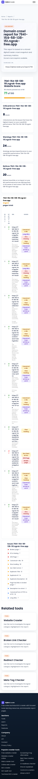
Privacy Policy (6, 745)
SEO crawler (5, 768)
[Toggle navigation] (34, 2)
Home (3, 17)
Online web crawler (8, 765)
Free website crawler (9, 753)
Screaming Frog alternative (26, 754)
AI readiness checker (28, 764)
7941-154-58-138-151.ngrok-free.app (12, 19)
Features (4, 728)
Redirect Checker (13, 660)
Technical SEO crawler (9, 774)
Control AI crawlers (27, 770)
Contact (4, 742)
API (2, 739)
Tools (3, 719)
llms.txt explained (26, 767)
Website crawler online (7, 757)
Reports (10, 17)
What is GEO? (25, 773)
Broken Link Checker (15, 640)
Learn (3, 722)
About (3, 736)
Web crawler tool (7, 761)
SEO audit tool (6, 771)
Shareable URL (8, 63)
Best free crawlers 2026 (27, 759)
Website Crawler (13, 620)
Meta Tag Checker (14, 680)
